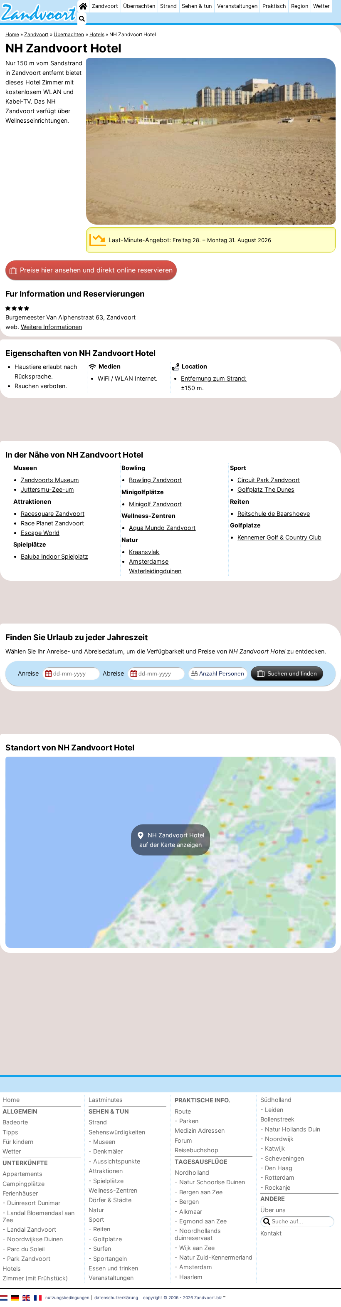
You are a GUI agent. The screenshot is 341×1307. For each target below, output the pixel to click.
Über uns (273, 1209)
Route (183, 1111)
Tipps (10, 1132)
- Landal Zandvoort (29, 1229)
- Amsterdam (193, 1266)
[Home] (83, 6)
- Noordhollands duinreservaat (198, 1234)
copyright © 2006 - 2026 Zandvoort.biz (182, 1297)
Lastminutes (106, 1099)
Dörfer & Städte (110, 1199)
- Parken (186, 1120)
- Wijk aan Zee (195, 1247)
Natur (96, 1209)
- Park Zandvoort (26, 1258)
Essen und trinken (113, 1268)
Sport (96, 1219)
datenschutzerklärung (116, 1297)
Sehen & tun (197, 6)
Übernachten (139, 6)
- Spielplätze (106, 1180)
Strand (168, 6)
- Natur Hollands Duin (290, 1129)
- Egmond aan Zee (201, 1221)
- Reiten (99, 1229)
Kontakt (271, 1233)
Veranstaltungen (237, 6)
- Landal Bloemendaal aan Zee (38, 1216)
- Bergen (187, 1201)
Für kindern (17, 1141)
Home (11, 1099)
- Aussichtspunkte (114, 1161)
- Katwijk (272, 1148)
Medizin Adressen (200, 1130)
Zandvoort (105, 6)
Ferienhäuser (20, 1193)
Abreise (114, 673)
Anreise (29, 673)
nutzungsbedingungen (67, 1297)
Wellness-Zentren (113, 1190)
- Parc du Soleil (23, 1249)
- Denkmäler (106, 1151)
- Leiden (271, 1109)
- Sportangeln (108, 1258)
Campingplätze (23, 1183)
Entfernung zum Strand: (214, 378)
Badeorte (15, 1122)
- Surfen (100, 1248)
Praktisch (274, 6)
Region (299, 6)
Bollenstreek (277, 1119)
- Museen (102, 1141)
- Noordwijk (277, 1138)
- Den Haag (276, 1167)
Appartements (22, 1173)
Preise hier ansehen (96, 270)
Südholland (276, 1099)
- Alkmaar (188, 1211)
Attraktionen (106, 1170)
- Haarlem (189, 1276)
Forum (183, 1140)
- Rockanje (275, 1187)
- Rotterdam (277, 1177)
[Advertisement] (170, 419)
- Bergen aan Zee (198, 1192)
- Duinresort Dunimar (31, 1202)
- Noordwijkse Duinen (32, 1239)
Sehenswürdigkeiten (117, 1132)
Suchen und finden (292, 673)
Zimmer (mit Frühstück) (35, 1278)
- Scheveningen (282, 1158)
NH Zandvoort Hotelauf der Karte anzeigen (171, 840)
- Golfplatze (105, 1239)
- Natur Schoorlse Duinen (210, 1182)
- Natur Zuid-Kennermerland (213, 1257)
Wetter (321, 6)
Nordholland (192, 1172)
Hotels (11, 1268)
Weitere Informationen (51, 326)
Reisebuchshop (196, 1150)
